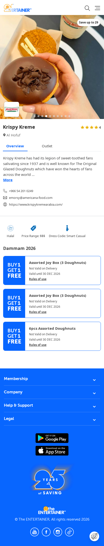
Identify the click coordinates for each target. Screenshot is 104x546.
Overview (15, 145)
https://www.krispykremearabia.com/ (36, 204)
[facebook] (46, 532)
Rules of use (37, 279)
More (8, 179)
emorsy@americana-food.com (30, 197)
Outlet (47, 145)
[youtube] (34, 532)
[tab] (7, 355)
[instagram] (57, 532)
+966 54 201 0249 (21, 191)
